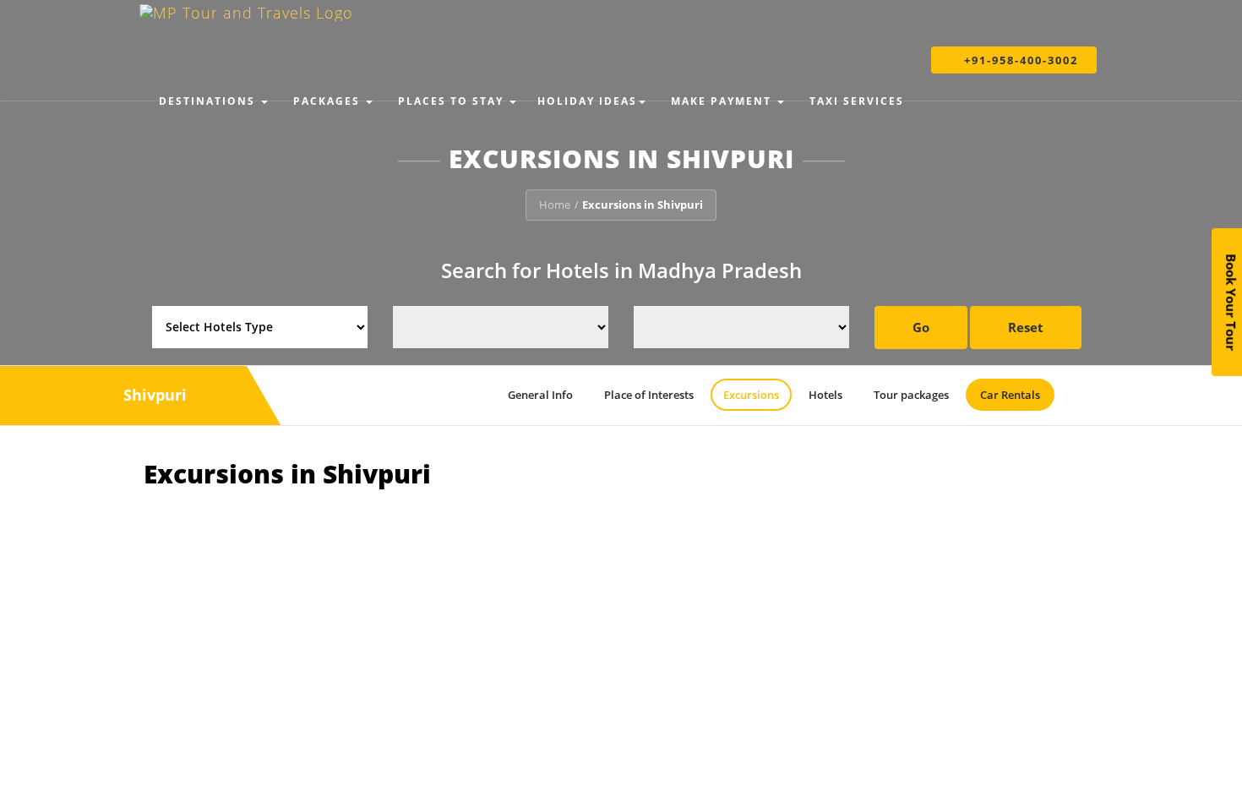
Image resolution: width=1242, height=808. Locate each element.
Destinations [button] (207, 101)
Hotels (825, 394)
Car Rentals (1010, 394)
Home (554, 204)
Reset (1025, 327)
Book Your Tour (1231, 302)
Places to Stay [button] (451, 101)
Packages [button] (326, 101)
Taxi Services (854, 101)
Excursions (751, 394)
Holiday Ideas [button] (587, 101)
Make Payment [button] (721, 101)
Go (920, 327)
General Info (540, 394)
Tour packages (911, 394)
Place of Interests (649, 394)
